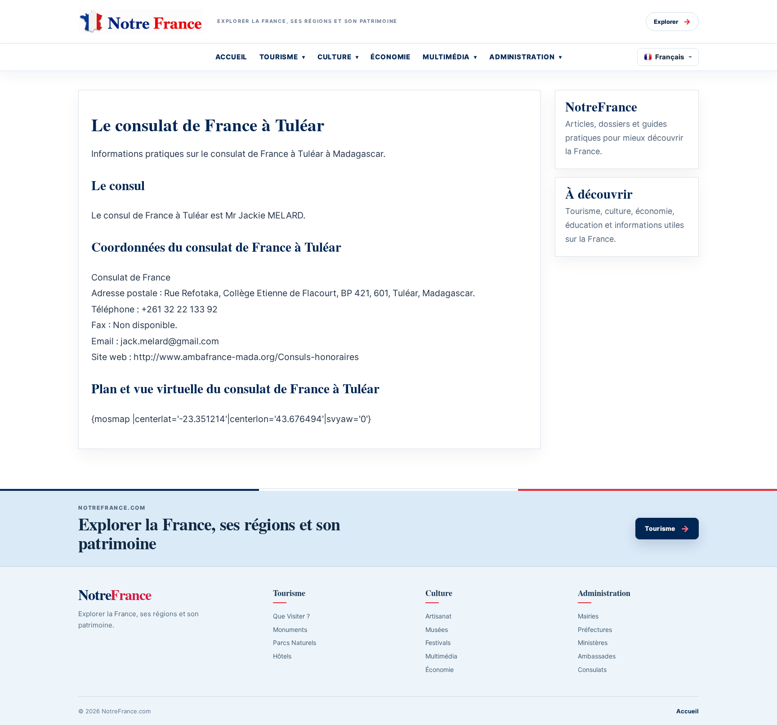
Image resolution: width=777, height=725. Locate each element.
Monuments (290, 629)
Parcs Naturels (294, 642)
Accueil (687, 711)
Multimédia (441, 656)
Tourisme (667, 528)
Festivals (438, 642)
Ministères (592, 642)
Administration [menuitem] (522, 57)
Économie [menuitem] (391, 57)
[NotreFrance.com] (140, 21)
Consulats (592, 669)
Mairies (588, 616)
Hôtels (282, 656)
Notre (114, 594)
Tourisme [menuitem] (278, 57)
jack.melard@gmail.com (170, 341)
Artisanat (438, 616)
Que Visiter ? (291, 616)
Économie (439, 669)
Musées (436, 629)
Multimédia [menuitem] (446, 57)
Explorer (672, 21)
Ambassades (597, 656)
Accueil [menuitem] (231, 57)
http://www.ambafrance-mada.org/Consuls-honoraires (246, 356)
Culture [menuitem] (334, 57)
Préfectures (595, 629)
